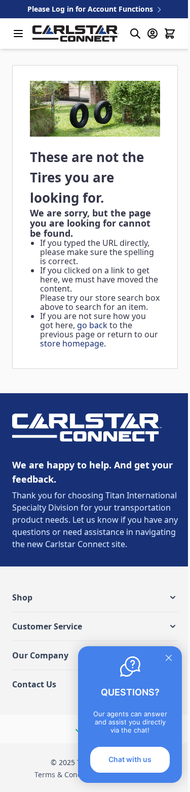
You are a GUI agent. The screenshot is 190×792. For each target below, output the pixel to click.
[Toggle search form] (135, 33)
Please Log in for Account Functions (91, 9)
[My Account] (152, 33)
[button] (95, 597)
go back (92, 325)
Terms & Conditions (67, 774)
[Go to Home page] (75, 33)
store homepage (72, 343)
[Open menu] (18, 33)
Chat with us (129, 759)
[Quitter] (169, 658)
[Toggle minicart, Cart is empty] (170, 33)
